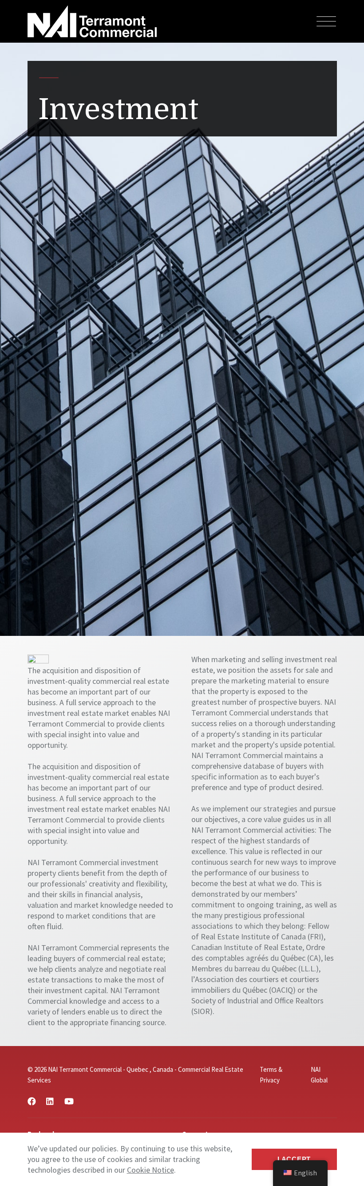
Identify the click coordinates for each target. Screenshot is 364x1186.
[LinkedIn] (49, 1101)
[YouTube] (69, 1101)
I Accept (294, 1159)
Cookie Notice (150, 1170)
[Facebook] (32, 1101)
